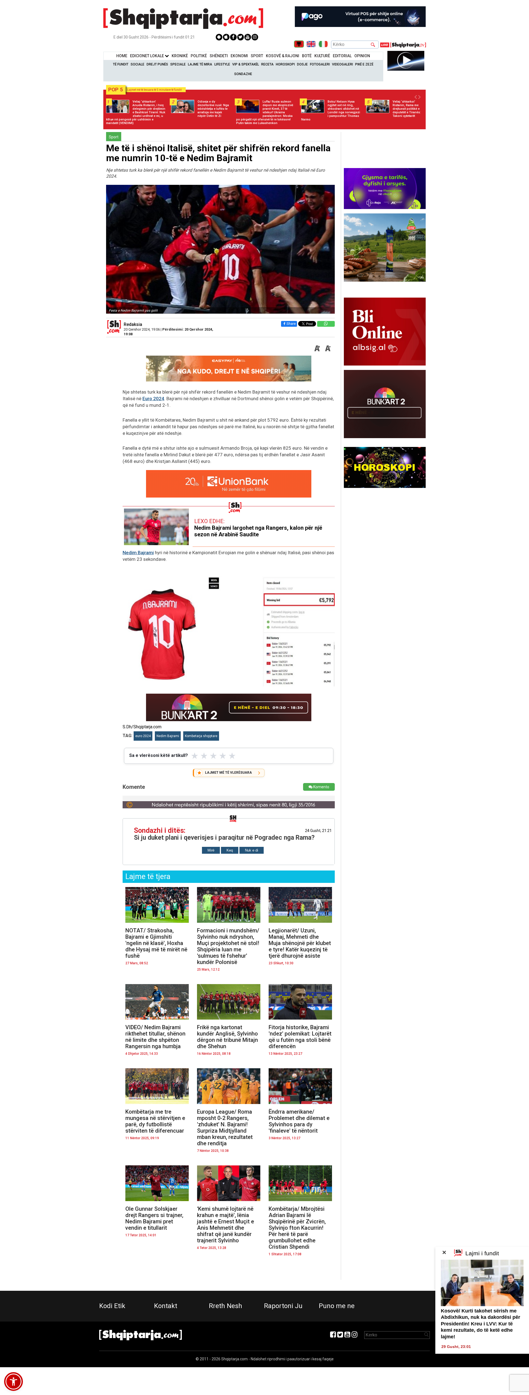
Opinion (362, 56)
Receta (267, 64)
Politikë (199, 56)
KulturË (322, 56)
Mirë (210, 850)
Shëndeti (219, 56)
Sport (257, 56)
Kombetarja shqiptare (201, 736)
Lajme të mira (200, 64)
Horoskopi (285, 64)
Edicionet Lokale (147, 56)
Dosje (302, 64)
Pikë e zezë (364, 64)
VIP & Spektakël (245, 64)
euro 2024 (143, 736)
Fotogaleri (320, 64)
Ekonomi (239, 56)
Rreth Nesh (225, 1306)
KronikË (180, 56)
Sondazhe (243, 74)
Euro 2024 (153, 398)
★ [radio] (195, 755)
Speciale (178, 64)
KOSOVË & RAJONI (282, 56)
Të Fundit (120, 64)
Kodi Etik (112, 1306)
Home (121, 56)
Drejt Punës (157, 64)
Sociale (137, 64)
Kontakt (165, 1306)
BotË (307, 56)
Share (291, 324)
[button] (13, 1381)
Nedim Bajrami (138, 552)
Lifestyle (222, 64)
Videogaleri (342, 64)
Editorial (342, 56)
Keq (229, 850)
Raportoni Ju (283, 1306)
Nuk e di (251, 850)
